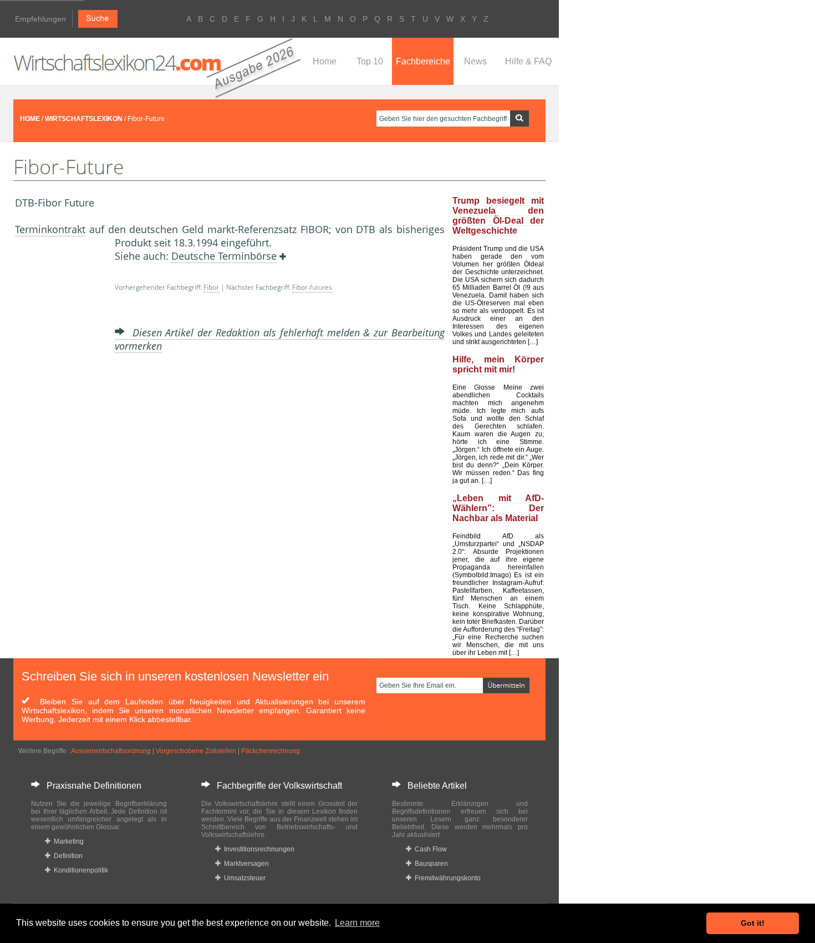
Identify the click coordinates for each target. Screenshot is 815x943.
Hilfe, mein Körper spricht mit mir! (498, 364)
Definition (66, 856)
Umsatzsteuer (243, 878)
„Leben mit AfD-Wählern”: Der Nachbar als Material (498, 508)
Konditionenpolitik (79, 870)
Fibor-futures (312, 287)
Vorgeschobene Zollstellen (196, 751)
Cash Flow (429, 849)
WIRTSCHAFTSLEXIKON (84, 119)
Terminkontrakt (50, 229)
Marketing (67, 841)
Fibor (211, 287)
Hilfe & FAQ (528, 61)
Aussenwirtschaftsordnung (111, 751)
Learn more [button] (357, 922)
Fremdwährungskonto (446, 878)
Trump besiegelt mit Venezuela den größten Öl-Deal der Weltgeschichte (498, 215)
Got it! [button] (753, 923)
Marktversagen (245, 864)
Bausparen (429, 864)
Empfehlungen (40, 18)
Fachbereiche (423, 61)
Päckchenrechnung (270, 751)
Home (325, 61)
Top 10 (369, 61)
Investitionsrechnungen (257, 849)
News (475, 61)
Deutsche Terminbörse (224, 256)
